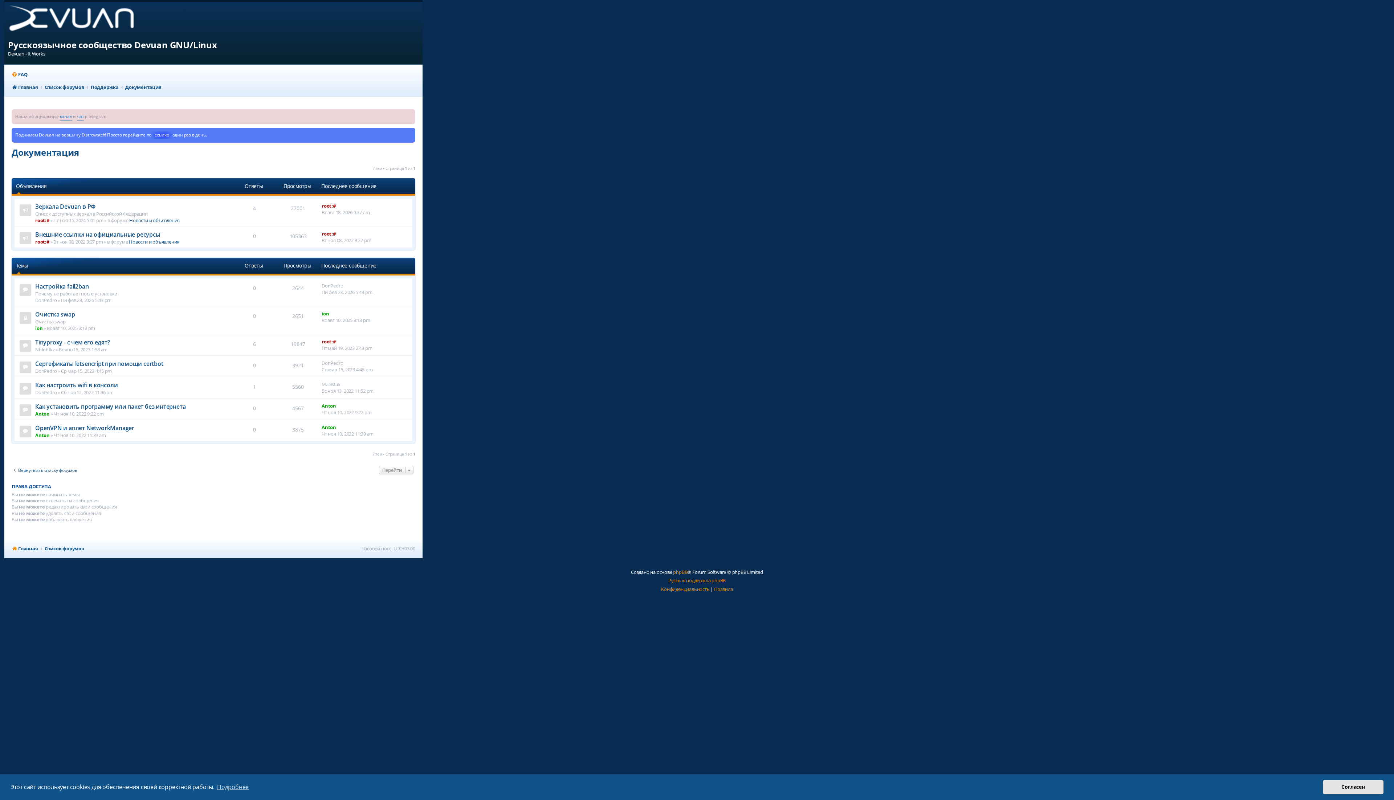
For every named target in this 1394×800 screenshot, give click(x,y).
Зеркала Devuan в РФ (65, 207)
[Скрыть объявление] (410, 114)
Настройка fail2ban (62, 286)
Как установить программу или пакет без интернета (110, 407)
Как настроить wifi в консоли (76, 385)
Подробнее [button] (233, 787)
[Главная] (77, 21)
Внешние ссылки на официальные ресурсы (97, 234)
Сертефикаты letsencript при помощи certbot (99, 364)
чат (80, 116)
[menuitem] (19, 74)
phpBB (680, 572)
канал (66, 116)
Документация (45, 152)
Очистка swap (55, 314)
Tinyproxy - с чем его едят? (72, 342)
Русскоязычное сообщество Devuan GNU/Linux (112, 45)
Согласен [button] (1353, 786)
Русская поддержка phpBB (697, 580)
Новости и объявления (154, 220)
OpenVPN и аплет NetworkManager (84, 428)
